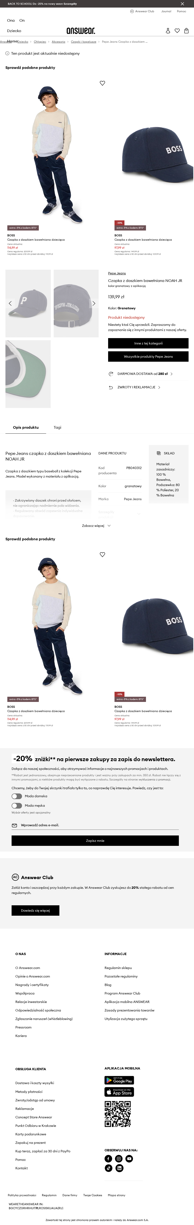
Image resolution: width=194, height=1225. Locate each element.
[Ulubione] (177, 31)
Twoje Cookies (92, 1220)
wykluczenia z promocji (154, 779)
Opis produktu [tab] (26, 427)
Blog (72, 985)
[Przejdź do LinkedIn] (30, 1193)
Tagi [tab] (57, 427)
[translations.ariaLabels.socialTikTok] (19, 1193)
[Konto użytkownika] (168, 31)
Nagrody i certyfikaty (32, 985)
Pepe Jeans (117, 273)
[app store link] (30, 1116)
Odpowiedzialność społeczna (29, 1012)
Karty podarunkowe (137, 1030)
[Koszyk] (186, 31)
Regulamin (49, 1220)
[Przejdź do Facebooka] (19, 1183)
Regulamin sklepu (82, 968)
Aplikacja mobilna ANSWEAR (83, 1004)
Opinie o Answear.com (32, 976)
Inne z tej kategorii (148, 343)
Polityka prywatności (22, 1220)
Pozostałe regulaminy (85, 976)
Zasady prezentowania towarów (87, 1016)
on (22, 20)
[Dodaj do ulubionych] (102, 83)
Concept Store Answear (140, 1009)
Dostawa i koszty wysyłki (135, 970)
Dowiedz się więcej (35, 910)
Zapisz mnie (95, 841)
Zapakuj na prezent (137, 1039)
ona (11, 20)
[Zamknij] (182, 4)
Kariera (21, 1043)
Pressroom (23, 1035)
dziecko (14, 30)
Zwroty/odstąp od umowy (136, 990)
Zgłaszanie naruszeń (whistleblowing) (31, 1024)
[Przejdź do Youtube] (40, 1183)
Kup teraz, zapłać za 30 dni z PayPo (140, 1049)
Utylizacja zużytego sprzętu (84, 1028)
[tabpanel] (97, 482)
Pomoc (127, 1059)
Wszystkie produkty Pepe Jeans (148, 356)
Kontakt (128, 1068)
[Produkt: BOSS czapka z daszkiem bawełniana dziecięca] (57, 154)
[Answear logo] (81, 31)
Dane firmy (69, 1220)
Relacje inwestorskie (31, 1002)
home (12, 41)
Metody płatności (135, 980)
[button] (28, 304)
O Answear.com (27, 968)
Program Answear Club (87, 993)
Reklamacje (131, 1001)
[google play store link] (30, 1105)
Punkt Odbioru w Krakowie (135, 1020)
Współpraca (25, 993)
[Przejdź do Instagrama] (29, 1183)
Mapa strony (116, 1220)
